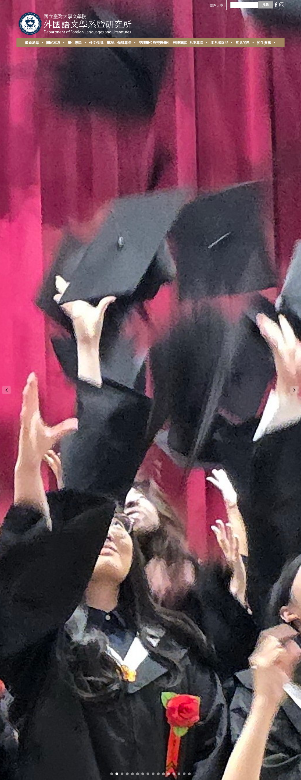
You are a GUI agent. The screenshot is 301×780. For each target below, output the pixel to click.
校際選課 (180, 42)
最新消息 (32, 42)
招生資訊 (264, 42)
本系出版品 (219, 42)
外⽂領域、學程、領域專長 (110, 42)
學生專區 (75, 42)
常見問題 (243, 42)
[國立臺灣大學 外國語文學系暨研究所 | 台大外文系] (76, 22)
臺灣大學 (216, 5)
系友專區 (196, 42)
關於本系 (53, 42)
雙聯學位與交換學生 (154, 42)
